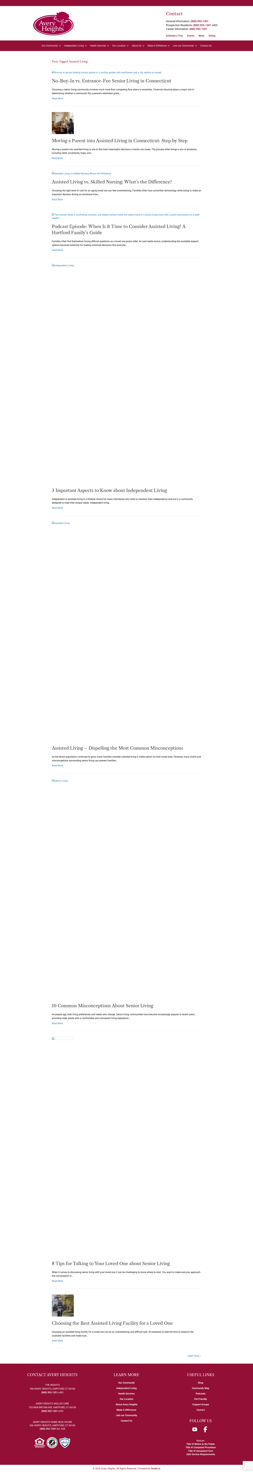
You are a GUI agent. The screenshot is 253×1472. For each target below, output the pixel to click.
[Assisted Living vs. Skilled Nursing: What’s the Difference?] (81, 173)
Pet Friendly (200, 1399)
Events (190, 35)
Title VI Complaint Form (200, 1451)
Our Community (50, 45)
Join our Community (183, 45)
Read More (57, 98)
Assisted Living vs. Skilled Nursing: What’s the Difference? (112, 182)
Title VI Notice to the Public (200, 1444)
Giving (212, 35)
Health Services (98, 45)
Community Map (200, 1388)
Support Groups (200, 1404)
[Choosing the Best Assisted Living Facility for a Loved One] (63, 1305)
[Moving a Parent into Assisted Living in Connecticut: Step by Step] (63, 122)
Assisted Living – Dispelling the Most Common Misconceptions (117, 748)
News (201, 35)
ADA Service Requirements (200, 1454)
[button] (60, 45)
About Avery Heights (126, 1404)
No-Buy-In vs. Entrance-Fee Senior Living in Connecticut (111, 81)
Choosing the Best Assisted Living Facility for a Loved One (112, 1323)
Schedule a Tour (174, 35)
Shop (200, 1382)
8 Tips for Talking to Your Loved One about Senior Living (111, 1263)
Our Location (119, 45)
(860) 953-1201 (49, 1392)
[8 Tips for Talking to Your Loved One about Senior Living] (63, 1146)
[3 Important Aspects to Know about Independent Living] (126, 373)
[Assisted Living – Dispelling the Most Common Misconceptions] (126, 631)
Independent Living (74, 45)
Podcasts (200, 1393)
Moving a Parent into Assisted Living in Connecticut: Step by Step (119, 140)
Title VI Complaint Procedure (201, 1447)
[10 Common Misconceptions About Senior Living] (126, 889)
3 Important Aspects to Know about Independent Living (109, 490)
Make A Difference (157, 45)
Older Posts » (194, 1356)
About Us (136, 45)
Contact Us (206, 45)
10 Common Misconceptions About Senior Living (102, 1005)
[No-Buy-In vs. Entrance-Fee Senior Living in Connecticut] (107, 72)
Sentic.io (155, 1468)
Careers (200, 1410)
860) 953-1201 (199, 21)
